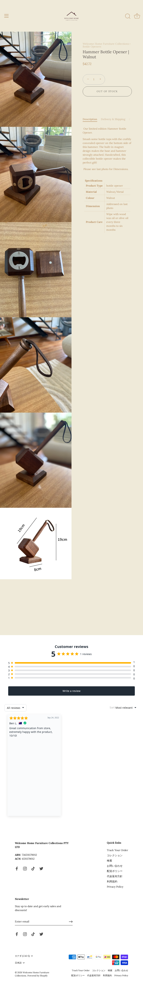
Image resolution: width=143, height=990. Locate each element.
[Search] (128, 16)
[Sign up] (71, 922)
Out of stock (107, 91)
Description (90, 119)
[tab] (92, 119)
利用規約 (112, 881)
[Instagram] (25, 868)
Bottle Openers (92, 46)
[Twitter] (41, 868)
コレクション (115, 855)
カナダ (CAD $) (22, 956)
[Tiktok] (33, 868)
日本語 (18, 963)
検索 (109, 860)
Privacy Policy (115, 886)
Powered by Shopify (37, 975)
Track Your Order (117, 850)
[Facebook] (17, 868)
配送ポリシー (115, 871)
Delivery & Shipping (113, 119)
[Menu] (6, 16)
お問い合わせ (115, 865)
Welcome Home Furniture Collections (106, 43)
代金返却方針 (115, 876)
